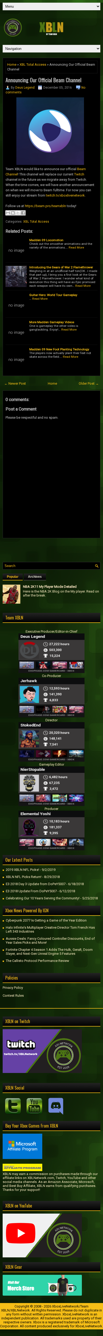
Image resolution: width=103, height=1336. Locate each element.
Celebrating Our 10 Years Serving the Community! (42, 898)
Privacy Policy (13, 988)
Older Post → (89, 383)
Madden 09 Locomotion (46, 240)
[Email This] (8, 213)
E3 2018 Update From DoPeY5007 (31, 891)
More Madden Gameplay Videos (51, 322)
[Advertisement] (53, 548)
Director (51, 720)
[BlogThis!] (13, 213)
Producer (51, 809)
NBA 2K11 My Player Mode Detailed (50, 587)
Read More (76, 247)
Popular (12, 577)
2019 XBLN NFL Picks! (22, 870)
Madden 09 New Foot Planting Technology (59, 349)
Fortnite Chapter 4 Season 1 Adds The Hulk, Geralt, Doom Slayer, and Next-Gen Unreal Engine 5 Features (49, 952)
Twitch (79, 174)
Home (11, 64)
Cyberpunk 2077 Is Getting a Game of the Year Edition (46, 920)
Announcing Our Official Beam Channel (43, 80)
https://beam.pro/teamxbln (45, 206)
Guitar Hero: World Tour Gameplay (53, 295)
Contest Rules (13, 996)
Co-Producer (51, 676)
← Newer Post (15, 383)
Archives (35, 577)
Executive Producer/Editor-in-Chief (51, 631)
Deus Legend (25, 87)
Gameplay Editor (51, 764)
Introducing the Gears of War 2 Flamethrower (61, 267)
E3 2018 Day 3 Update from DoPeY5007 (35, 884)
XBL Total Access (33, 64)
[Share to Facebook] (23, 213)
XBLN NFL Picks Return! (23, 877)
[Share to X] (18, 213)
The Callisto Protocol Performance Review (37, 961)
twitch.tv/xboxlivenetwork (65, 195)
